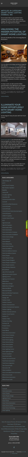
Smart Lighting (6, 410)
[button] (1, 3)
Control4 (4, 388)
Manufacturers (6, 431)
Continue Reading (5, 96)
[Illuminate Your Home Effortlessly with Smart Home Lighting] (14, 130)
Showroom (19, 421)
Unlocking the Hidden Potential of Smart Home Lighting (13, 31)
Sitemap (23, 431)
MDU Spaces (18, 424)
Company (8, 421)
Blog (13, 431)
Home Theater (6, 393)
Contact (17, 431)
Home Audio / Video (20, 426)
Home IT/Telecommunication (7, 428)
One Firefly (24, 451)
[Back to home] (14, 3)
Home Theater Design (8, 396)
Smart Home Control (7, 405)
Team (25, 421)
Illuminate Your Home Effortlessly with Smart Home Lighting (12, 108)
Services (14, 421)
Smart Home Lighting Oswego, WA (13, 92)
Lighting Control (6, 398)
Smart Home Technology (8, 408)
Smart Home (5, 400)
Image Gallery (24, 428)
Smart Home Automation (8, 403)
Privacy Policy (14, 433)
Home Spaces (10, 424)
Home (3, 421)
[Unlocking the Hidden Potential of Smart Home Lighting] (14, 53)
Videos (17, 428)
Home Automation (7, 391)
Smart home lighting (6, 139)
